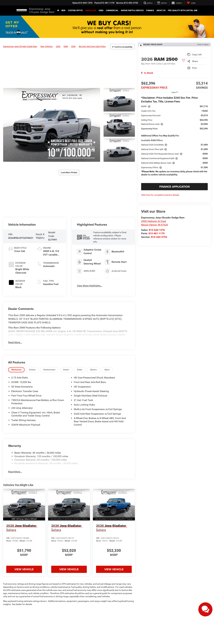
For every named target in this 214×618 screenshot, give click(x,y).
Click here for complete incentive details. (160, 195)
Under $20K (90, 10)
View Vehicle (24, 569)
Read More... (15, 342)
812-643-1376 (157, 229)
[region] (174, 137)
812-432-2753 (159, 236)
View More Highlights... (89, 285)
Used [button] (101, 10)
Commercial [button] (112, 10)
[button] (58, 10)
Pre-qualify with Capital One (182, 10)
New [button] (63, 10)
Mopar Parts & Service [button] (132, 10)
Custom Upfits (75, 10)
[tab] (16, 369)
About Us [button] (161, 10)
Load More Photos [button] (69, 172)
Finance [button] (150, 10)
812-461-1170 (156, 233)
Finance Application (174, 187)
